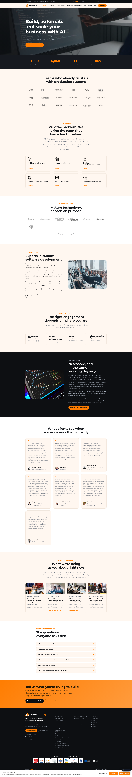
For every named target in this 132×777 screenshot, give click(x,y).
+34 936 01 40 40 (31, 734)
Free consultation (31, 730)
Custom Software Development (59, 721)
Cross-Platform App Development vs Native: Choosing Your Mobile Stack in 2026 (34, 601)
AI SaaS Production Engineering (59, 740)
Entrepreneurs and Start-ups (80, 716)
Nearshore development (60, 733)
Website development (60, 724)
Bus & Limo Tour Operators (80, 726)
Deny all (114, 773)
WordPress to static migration (61, 726)
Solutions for (60, 5)
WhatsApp (30, 739)
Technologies (77, 5)
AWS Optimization (59, 747)
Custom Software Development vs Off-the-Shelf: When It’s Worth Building (55, 601)
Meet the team (31, 296)
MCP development (59, 718)
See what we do (52, 45)
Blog (85, 5)
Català (72, 1)
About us (89, 5)
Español (82, 1)
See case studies (52, 701)
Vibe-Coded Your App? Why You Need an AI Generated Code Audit (96, 600)
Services (52, 5)
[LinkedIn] (106, 1)
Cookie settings (103, 773)
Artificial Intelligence (59, 716)
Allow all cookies (124, 773)
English (77, 1)
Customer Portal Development (62, 737)
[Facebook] (100, 1)
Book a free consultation (34, 45)
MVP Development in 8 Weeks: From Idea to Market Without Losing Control (75, 601)
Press (95, 5)
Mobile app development (60, 728)
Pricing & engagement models (62, 745)
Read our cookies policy (77, 774)
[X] (103, 1)
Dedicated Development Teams (60, 731)
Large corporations (78, 721)
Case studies (69, 5)
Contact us (102, 5)
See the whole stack (66, 234)
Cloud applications (59, 735)
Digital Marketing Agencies (80, 724)
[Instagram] (98, 1)
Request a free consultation (78, 407)
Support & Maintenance (60, 743)
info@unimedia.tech (32, 736)
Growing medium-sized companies (79, 719)
